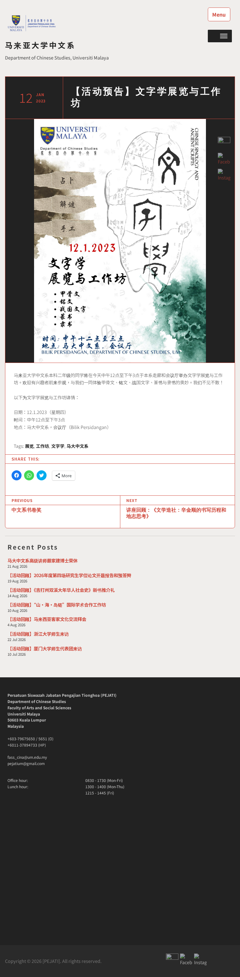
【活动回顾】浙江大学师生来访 (38, 633)
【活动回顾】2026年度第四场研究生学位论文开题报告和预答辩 (69, 575)
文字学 (57, 446)
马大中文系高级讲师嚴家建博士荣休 (43, 560)
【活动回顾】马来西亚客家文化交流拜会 (47, 619)
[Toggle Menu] (224, 36)
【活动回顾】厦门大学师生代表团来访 (45, 648)
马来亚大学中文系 (40, 45)
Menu (219, 14)
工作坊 (42, 446)
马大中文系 (77, 446)
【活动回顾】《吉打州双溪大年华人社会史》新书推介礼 (61, 590)
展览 (29, 446)
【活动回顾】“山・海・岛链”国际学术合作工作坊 (57, 604)
